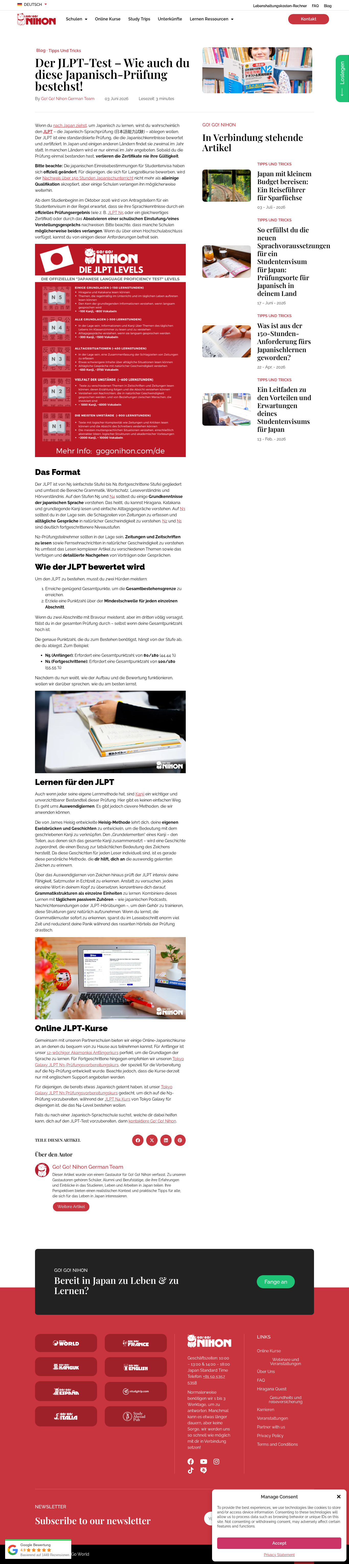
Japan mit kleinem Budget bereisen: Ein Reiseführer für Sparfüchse (284, 185)
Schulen (74, 19)
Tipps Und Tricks (65, 50)
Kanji (139, 794)
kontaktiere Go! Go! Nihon (152, 1121)
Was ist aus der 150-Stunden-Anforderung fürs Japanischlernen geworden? (284, 341)
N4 (112, 496)
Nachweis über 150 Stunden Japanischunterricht (87, 178)
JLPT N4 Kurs (117, 1099)
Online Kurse (108, 19)
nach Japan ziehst (70, 125)
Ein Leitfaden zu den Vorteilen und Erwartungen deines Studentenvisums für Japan (284, 409)
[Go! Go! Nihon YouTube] (203, 1461)
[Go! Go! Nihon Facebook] (191, 1461)
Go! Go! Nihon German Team (68, 98)
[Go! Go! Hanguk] (66, 1367)
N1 (179, 521)
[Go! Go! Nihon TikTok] (191, 1470)
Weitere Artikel (71, 1206)
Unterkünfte (170, 19)
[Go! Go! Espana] (66, 1391)
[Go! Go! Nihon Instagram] (216, 1461)
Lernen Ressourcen (209, 19)
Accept (279, 1543)
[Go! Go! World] (66, 1343)
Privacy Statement (279, 1555)
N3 (182, 508)
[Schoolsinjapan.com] (136, 1367)
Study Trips (139, 19)
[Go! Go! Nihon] (209, 1341)
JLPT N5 (116, 212)
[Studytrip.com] (136, 1343)
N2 (164, 521)
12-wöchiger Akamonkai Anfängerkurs (83, 1052)
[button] (338, 1496)
